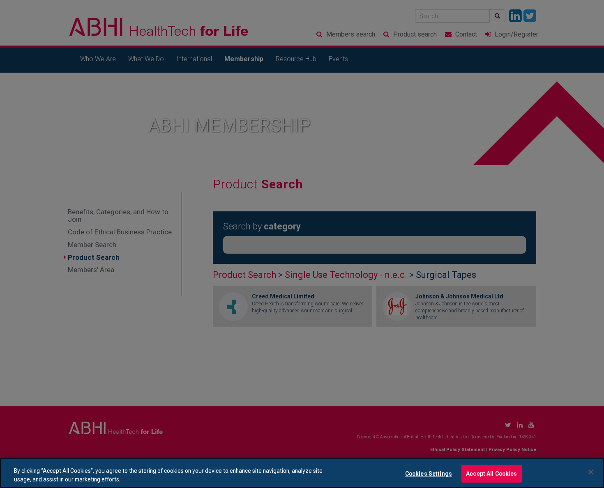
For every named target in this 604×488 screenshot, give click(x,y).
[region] (302, 473)
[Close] (591, 472)
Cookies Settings (428, 473)
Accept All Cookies (491, 473)
